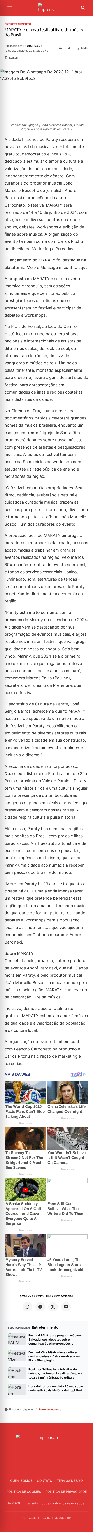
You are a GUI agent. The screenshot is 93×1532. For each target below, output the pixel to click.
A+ (70, 48)
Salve (13, 57)
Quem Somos (21, 1480)
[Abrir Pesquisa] (83, 8)
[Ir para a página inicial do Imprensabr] (46, 8)
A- (60, 48)
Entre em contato (50, 1409)
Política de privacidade (66, 1492)
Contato (44, 1480)
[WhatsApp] (27, 1306)
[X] (53, 1306)
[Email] (66, 1306)
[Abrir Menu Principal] (10, 8)
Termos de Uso (70, 1480)
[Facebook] (40, 1306)
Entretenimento (18, 24)
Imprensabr (32, 45)
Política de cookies (23, 1492)
